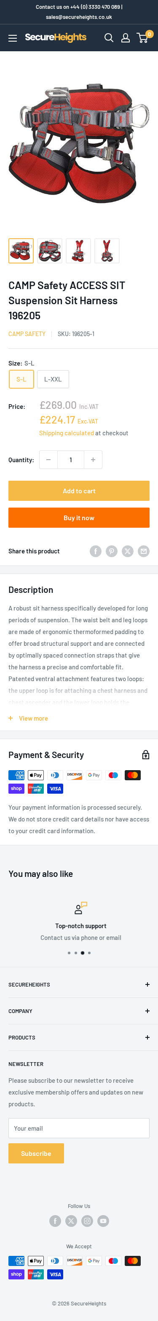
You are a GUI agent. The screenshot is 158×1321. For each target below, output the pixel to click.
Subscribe (36, 1153)
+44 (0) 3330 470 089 (95, 6)
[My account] (125, 37)
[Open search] (109, 37)
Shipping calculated (66, 433)
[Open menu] (12, 38)
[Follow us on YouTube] (103, 1221)
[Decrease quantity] (48, 459)
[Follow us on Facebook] (55, 1221)
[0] (142, 38)
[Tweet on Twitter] (128, 551)
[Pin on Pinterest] (112, 551)
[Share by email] (144, 551)
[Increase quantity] (93, 459)
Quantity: (21, 459)
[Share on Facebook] (96, 551)
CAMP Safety (27, 333)
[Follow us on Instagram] (87, 1221)
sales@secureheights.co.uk (79, 16)
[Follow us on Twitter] (71, 1221)
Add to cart (79, 491)
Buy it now (79, 517)
